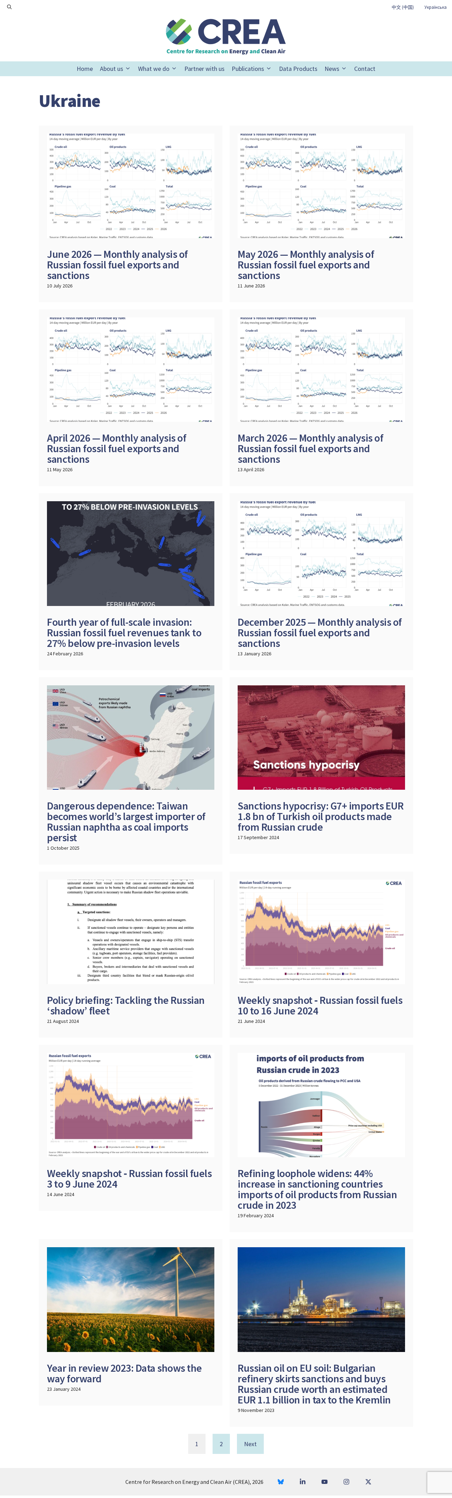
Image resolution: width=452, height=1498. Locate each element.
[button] (9, 7)
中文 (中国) (403, 7)
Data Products (298, 69)
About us (111, 69)
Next (250, 1444)
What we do (154, 69)
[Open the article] (130, 214)
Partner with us (204, 69)
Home (85, 69)
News (332, 69)
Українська (435, 7)
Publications (248, 69)
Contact (364, 69)
